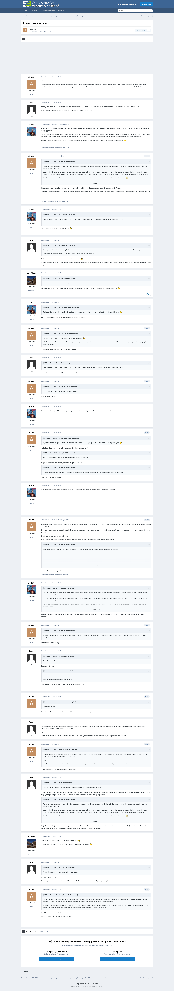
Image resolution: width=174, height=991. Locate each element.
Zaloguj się (117, 959)
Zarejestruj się (146, 4)
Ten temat (143, 10)
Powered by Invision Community (87, 988)
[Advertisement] (110, 58)
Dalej (31, 39)
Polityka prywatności (82, 984)
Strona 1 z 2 (43, 39)
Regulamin (34, 10)
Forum (25, 10)
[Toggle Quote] (44, 161)
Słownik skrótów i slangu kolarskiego (52, 10)
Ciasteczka (94, 984)
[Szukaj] (151, 10)
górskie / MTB (46, 31)
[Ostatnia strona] (35, 39)
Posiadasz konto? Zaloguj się (127, 4)
